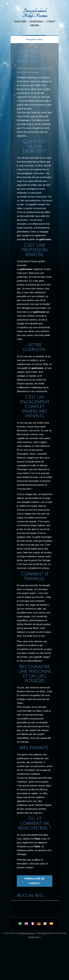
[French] (32, 924)
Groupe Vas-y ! (34, 937)
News (43, 933)
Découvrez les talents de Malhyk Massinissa (34, 13)
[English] (26, 924)
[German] (39, 924)
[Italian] (45, 924)
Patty (29, 68)
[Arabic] (20, 924)
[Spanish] (51, 924)
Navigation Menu (34, 39)
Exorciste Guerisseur (27, 72)
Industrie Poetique (26, 933)
